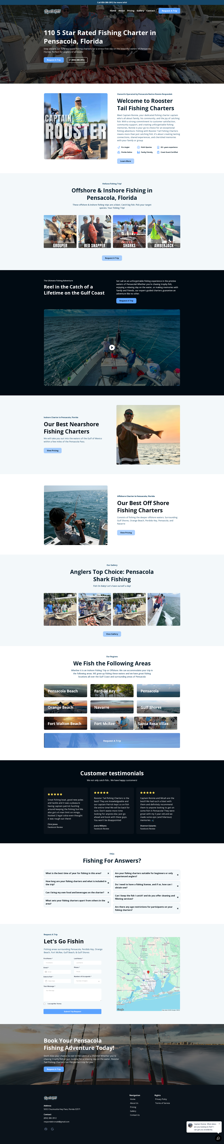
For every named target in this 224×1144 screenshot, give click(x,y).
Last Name (78, 958)
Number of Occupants (82, 976)
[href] (148, 974)
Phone (77, 967)
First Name (48, 958)
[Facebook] (46, 1129)
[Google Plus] (52, 1129)
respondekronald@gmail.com (56, 1121)
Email (46, 967)
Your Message (49, 986)
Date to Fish (48, 977)
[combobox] (87, 981)
